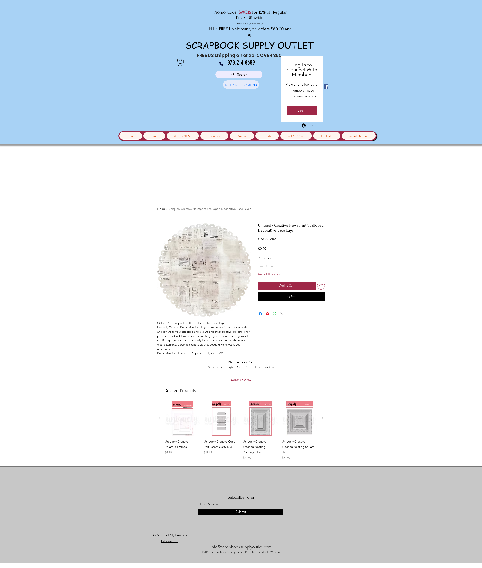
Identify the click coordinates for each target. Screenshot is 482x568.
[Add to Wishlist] (321, 286)
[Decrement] (261, 266)
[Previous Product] (159, 418)
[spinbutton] (267, 266)
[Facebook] (326, 86)
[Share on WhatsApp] (274, 313)
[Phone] (221, 64)
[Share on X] (282, 313)
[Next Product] (322, 418)
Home (161, 209)
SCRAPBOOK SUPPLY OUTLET (250, 45)
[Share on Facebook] (260, 313)
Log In (302, 110)
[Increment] (272, 266)
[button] (180, 62)
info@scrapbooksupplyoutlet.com (241, 547)
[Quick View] (182, 418)
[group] (241, 430)
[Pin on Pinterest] (267, 313)
